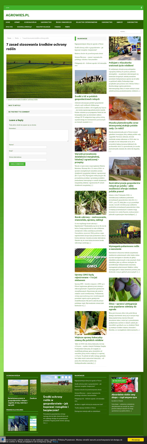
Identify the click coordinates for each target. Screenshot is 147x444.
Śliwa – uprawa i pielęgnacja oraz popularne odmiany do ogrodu (123, 307)
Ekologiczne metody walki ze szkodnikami (87, 411)
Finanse (58, 27)
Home (7, 7)
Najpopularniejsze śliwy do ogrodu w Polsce (89, 44)
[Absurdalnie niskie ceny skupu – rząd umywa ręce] (125, 391)
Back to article (14, 105)
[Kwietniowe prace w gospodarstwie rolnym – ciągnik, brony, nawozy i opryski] (18, 387)
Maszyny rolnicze (43, 27)
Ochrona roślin (30, 22)
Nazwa (11, 145)
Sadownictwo (46, 22)
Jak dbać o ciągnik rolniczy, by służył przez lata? (89, 404)
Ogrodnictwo (107, 22)
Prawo (67, 27)
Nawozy (120, 22)
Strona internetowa (15, 157)
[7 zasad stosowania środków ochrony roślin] (39, 97)
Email (10, 151)
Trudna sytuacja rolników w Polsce (85, 408)
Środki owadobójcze (64, 22)
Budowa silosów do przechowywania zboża (89, 53)
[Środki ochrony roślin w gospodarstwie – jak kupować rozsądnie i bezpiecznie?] (56, 383)
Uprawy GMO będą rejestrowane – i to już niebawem (86, 277)
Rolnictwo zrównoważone (86, 22)
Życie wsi (9, 27)
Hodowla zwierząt (24, 27)
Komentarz (12, 128)
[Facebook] (141, 7)
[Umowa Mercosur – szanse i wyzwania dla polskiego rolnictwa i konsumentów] (18, 423)
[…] (91, 122)
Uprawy (17, 22)
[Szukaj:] (130, 31)
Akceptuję (136, 439)
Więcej (55, 441)
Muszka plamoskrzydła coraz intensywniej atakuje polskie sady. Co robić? (123, 126)
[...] (46, 423)
